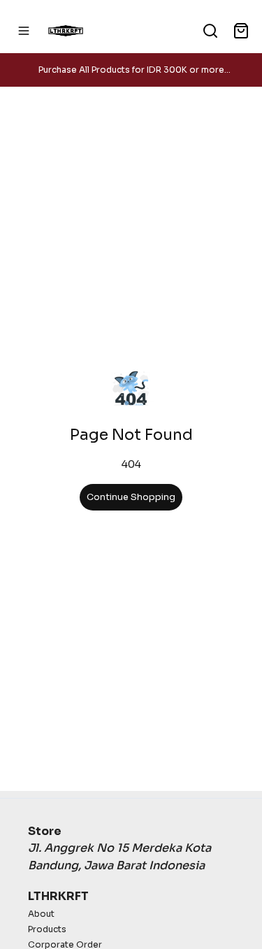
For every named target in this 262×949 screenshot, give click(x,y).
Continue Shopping (131, 497)
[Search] (210, 30)
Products (47, 929)
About (41, 913)
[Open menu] (23, 31)
